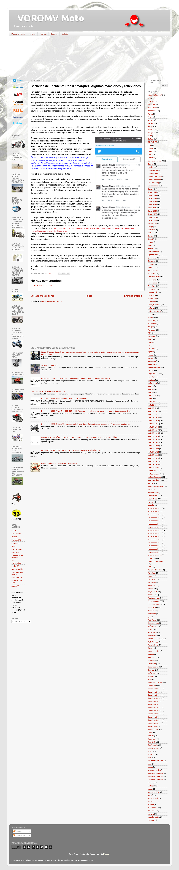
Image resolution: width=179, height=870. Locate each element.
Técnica (43, 34)
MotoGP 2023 (153, 449)
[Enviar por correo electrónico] (59, 273)
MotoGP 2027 (153, 461)
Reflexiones (152, 626)
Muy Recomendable (155, 486)
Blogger (106, 854)
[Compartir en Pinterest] (69, 273)
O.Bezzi (151, 558)
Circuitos (151, 158)
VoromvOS (152, 801)
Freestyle (151, 286)
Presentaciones (154, 604)
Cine (149, 154)
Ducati (150, 239)
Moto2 (150, 389)
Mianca (14, 537)
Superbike (152, 686)
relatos (150, 629)
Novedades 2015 (155, 514)
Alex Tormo (152, 108)
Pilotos (150, 589)
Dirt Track (151, 230)
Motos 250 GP (153, 471)
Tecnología (152, 739)
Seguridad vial (153, 667)
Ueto (13, 546)
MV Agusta (152, 489)
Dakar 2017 (152, 205)
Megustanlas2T (18, 549)
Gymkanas (152, 302)
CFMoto (151, 148)
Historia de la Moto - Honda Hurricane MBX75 (59, 463)
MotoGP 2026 (153, 458)
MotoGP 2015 (153, 424)
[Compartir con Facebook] (66, 273)
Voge (150, 789)
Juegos (151, 327)
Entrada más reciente (42, 295)
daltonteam (152, 223)
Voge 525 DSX (153, 792)
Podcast (151, 595)
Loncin (150, 342)
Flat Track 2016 (154, 277)
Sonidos (151, 676)
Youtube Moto (153, 817)
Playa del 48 (16, 540)
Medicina (151, 364)
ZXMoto (151, 820)
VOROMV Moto (48, 18)
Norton (150, 502)
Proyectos (152, 607)
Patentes (151, 573)
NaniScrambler (153, 496)
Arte (149, 117)
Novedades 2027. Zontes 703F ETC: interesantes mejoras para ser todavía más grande (75, 378)
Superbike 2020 (154, 714)
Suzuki (150, 733)
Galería (65, 34)
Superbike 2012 (154, 689)
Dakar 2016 (152, 201)
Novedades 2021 (155, 533)
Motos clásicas (153, 474)
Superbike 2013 (154, 692)
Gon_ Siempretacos (17, 562)
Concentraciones (154, 180)
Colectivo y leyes (154, 161)
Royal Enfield (153, 645)
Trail (149, 751)
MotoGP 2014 (153, 421)
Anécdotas (152, 111)
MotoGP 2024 (153, 452)
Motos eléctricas (154, 477)
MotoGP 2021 (153, 442)
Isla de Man (152, 324)
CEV (149, 145)
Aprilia (150, 114)
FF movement (153, 270)
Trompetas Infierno (155, 761)
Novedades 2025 (155, 546)
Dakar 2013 (152, 192)
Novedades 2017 (155, 521)
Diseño (150, 236)
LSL (149, 345)
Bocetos (54, 34)
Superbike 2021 (154, 717)
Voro (150, 795)
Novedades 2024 (155, 543)
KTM (149, 333)
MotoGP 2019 (153, 436)
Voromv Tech (153, 798)
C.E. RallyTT (152, 142)
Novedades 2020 (155, 530)
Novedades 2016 (155, 518)
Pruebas (151, 610)
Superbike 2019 (154, 711)
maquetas (152, 361)
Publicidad (152, 614)
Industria (151, 320)
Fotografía (152, 280)
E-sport (151, 242)
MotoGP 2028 (153, 464)
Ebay (150, 245)
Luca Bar (151, 349)
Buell (150, 136)
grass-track (152, 298)
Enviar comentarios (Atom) (51, 301)
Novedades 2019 (155, 527)
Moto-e (151, 386)
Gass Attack (16, 534)
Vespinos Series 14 (155, 779)
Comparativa (153, 170)
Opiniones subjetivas (156, 561)
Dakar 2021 (152, 217)
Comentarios (20, 835)
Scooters (151, 660)
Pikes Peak (152, 585)
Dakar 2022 (152, 220)
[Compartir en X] (64, 273)
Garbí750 (151, 289)
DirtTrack (151, 233)
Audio (150, 120)
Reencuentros (153, 623)
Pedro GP (15, 566)
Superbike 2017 (154, 704)
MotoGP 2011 (153, 411)
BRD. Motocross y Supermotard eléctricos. (48, 391)
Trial (149, 758)
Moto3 (150, 392)
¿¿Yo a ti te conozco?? (49, 365)
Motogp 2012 (153, 414)
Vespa (150, 767)
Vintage (151, 786)
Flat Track (151, 273)
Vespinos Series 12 (155, 773)
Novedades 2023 (155, 539)
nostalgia (151, 505)
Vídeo (150, 783)
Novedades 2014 (155, 511)
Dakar (150, 189)
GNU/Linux (152, 295)
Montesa (151, 380)
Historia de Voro (154, 311)
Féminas (151, 267)
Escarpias (15, 552)
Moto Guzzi (152, 383)
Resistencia (152, 632)
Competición (153, 173)
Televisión (152, 742)
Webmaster (152, 808)
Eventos (151, 264)
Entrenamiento (153, 252)
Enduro (150, 248)
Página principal (18, 34)
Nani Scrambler (17, 569)
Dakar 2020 (152, 214)
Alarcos (151, 101)
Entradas (18, 831)
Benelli (150, 123)
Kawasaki (151, 330)
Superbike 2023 (154, 723)
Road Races (152, 636)
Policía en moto (154, 598)
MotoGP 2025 (153, 455)
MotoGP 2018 (153, 433)
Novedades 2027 (155, 552)
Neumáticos (152, 499)
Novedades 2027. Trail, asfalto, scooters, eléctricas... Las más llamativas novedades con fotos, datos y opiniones (85, 424)
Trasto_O (151, 754)
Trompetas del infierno (17, 557)
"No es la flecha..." (155, 95)
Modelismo (152, 377)
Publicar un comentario (43, 285)
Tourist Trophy (153, 748)
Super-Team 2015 (155, 682)
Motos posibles (154, 480)
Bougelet (151, 133)
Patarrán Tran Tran (155, 570)
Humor (150, 317)
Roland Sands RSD (155, 639)
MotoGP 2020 (153, 439)
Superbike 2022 (154, 720)
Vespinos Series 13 (155, 776)
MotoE (150, 399)
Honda (150, 314)
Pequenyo (16, 543)
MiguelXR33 (152, 374)
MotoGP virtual (153, 468)
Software (151, 673)
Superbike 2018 (154, 707)
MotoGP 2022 (153, 446)
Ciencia (150, 151)
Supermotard (153, 729)
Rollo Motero (17, 577)
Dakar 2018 (152, 208)
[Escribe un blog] (61, 273)
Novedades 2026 (155, 549)
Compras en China (155, 176)
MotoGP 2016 (153, 427)
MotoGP (151, 408)
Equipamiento (153, 255)
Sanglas (151, 654)
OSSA (150, 567)
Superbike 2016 (154, 701)
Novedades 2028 (155, 555)
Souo (150, 679)
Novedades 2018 (155, 524)
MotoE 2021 (153, 405)
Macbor (151, 355)
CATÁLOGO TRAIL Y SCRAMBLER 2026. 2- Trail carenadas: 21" (65, 398)
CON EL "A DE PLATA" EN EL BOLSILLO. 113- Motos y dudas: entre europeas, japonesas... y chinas (79, 437)
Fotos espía (152, 283)
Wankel (151, 804)
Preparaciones (153, 601)
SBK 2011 (152, 657)
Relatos (32, 34)
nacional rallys (153, 492)
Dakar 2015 (152, 198)
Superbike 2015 (154, 698)
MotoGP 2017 (153, 430)
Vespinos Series (154, 770)
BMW (150, 126)
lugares (151, 352)
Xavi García (152, 811)
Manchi (150, 358)
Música (150, 483)
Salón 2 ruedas (153, 651)
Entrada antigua (133, 295)
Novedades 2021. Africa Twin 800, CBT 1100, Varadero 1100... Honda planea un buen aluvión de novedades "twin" (86, 411)
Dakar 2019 (152, 211)
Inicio (89, 295)
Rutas (150, 648)
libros (150, 339)
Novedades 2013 (155, 508)
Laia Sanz (151, 336)
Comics (150, 167)
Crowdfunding (153, 183)
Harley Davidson (154, 305)
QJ (149, 617)
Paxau (14, 530)
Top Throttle (153, 745)
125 (149, 98)
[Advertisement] (87, 58)
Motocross (152, 395)
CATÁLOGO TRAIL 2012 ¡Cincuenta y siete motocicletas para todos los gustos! (72, 450)
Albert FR (15, 586)
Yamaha (151, 814)
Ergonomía (152, 258)
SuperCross (152, 726)
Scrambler (152, 664)
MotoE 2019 (153, 402)
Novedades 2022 (155, 536)
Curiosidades (153, 186)
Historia (151, 308)
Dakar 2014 (152, 195)
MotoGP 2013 (153, 417)
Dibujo (150, 227)
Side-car (151, 670)
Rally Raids (152, 620)
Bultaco (151, 139)
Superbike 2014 (154, 695)
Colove (150, 164)
